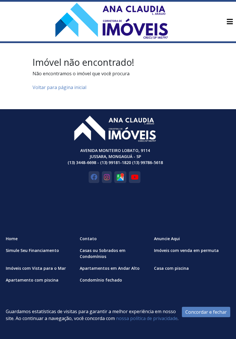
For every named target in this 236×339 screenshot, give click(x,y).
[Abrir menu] (229, 21)
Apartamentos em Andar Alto (110, 268)
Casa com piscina (171, 268)
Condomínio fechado (101, 280)
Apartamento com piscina (32, 280)
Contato (88, 238)
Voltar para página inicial (59, 87)
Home (12, 238)
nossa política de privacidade (147, 318)
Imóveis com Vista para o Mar (36, 268)
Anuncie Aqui (167, 238)
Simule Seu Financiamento (32, 250)
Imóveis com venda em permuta (186, 250)
